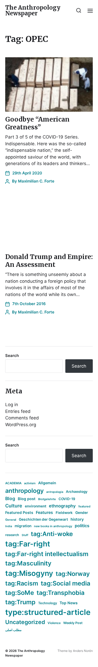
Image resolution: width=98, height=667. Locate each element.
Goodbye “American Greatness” (37, 123)
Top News (69, 603)
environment (35, 506)
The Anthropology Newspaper (32, 10)
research (12, 535)
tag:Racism (21, 583)
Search (12, 355)
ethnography (62, 505)
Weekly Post (73, 623)
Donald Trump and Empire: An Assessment (49, 261)
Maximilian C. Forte (36, 181)
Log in (11, 404)
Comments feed (22, 417)
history (77, 519)
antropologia (54, 492)
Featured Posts (19, 512)
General (10, 519)
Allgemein (47, 483)
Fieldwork (64, 513)
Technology (47, 603)
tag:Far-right (27, 543)
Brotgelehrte (47, 499)
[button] (78, 10)
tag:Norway (73, 573)
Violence (54, 623)
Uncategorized (25, 622)
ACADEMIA (13, 483)
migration (23, 526)
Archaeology (77, 491)
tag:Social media (65, 583)
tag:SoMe (19, 592)
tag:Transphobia (60, 592)
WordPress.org (20, 424)
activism (30, 483)
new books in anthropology (53, 526)
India (8, 526)
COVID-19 (67, 499)
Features (44, 512)
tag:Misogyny (29, 573)
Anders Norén (83, 651)
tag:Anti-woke (52, 534)
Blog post (27, 498)
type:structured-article (47, 612)
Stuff (25, 535)
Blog (10, 498)
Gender (81, 513)
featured (84, 506)
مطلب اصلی (13, 630)
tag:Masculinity (28, 563)
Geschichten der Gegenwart (43, 519)
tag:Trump (20, 602)
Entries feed (18, 411)
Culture (13, 505)
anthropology (24, 490)
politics (82, 525)
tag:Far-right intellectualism (46, 554)
